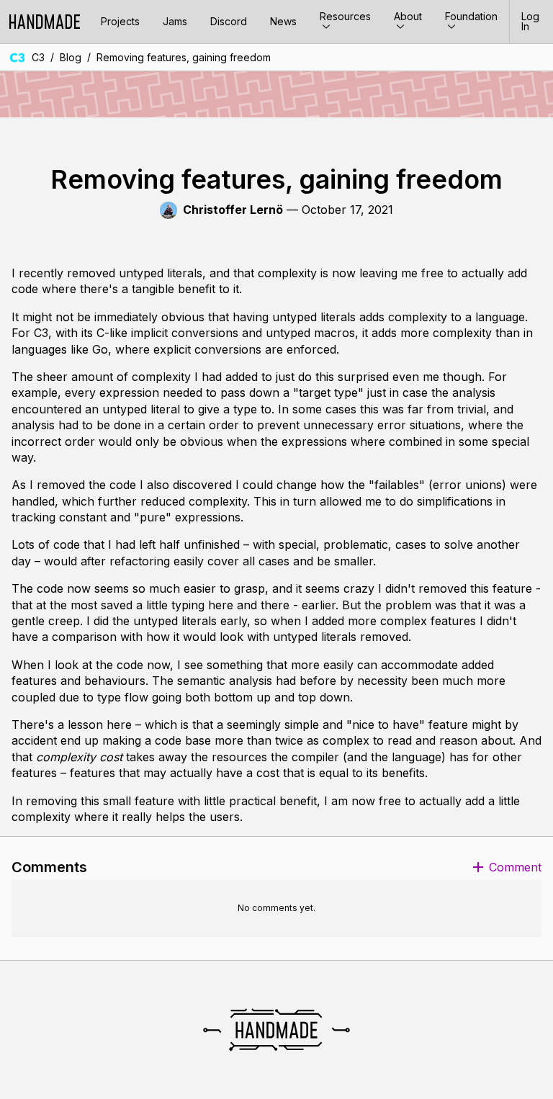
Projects (120, 21)
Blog (70, 57)
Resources (345, 16)
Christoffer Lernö (233, 209)
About (408, 16)
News (283, 21)
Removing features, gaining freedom (183, 57)
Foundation (471, 16)
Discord (228, 21)
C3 (38, 57)
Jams (175, 21)
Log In (530, 21)
